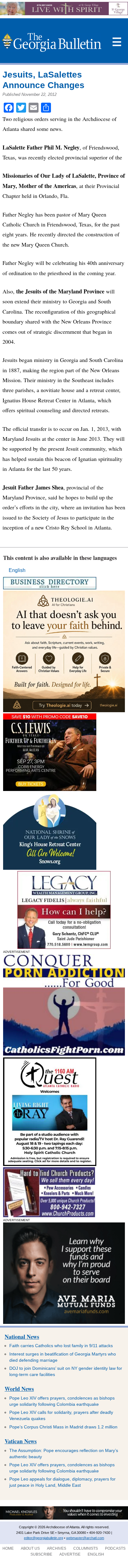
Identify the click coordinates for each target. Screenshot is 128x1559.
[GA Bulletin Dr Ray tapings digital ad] (49, 1164)
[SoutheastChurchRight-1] (49, 1215)
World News (19, 1389)
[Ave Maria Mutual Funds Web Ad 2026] (64, 1518)
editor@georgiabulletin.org (43, 1538)
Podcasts (115, 1548)
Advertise (69, 1554)
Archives (56, 1548)
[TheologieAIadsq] (64, 710)
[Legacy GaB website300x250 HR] (64, 947)
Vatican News (21, 1441)
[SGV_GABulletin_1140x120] (64, 13)
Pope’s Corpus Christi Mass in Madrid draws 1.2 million (63, 1426)
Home (8, 1548)
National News (22, 1337)
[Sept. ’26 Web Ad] (49, 868)
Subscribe (41, 1554)
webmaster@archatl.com (85, 1538)
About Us (30, 1548)
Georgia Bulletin (51, 42)
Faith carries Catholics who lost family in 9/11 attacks (61, 1345)
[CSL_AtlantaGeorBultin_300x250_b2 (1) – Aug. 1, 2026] (49, 789)
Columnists (85, 1548)
